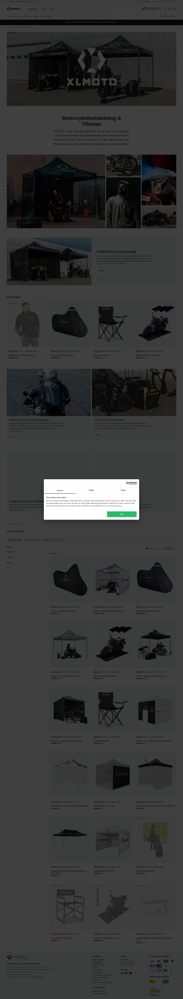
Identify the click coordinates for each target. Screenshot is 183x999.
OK (122, 514)
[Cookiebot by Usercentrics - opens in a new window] (127, 483)
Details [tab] (91, 490)
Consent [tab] (60, 490)
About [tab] (123, 490)
